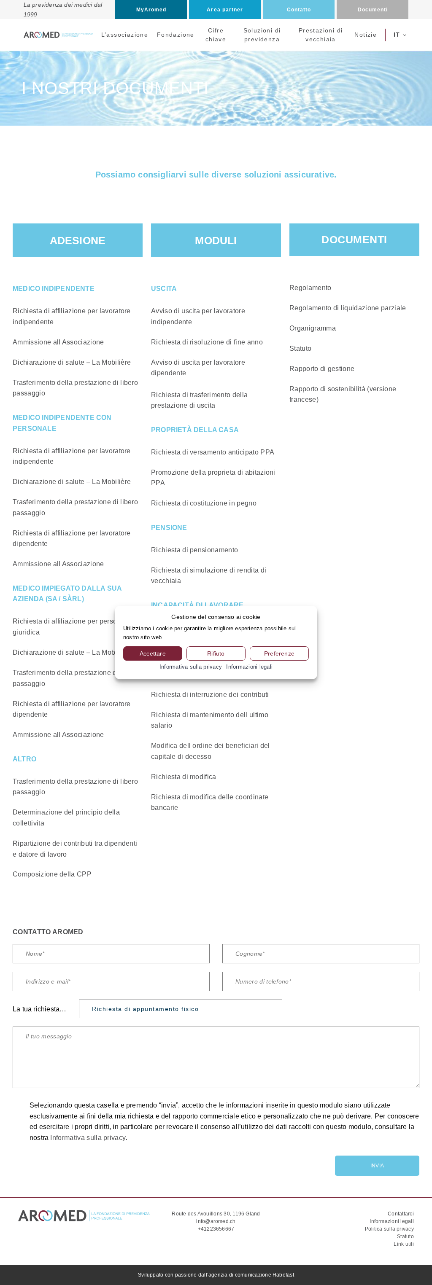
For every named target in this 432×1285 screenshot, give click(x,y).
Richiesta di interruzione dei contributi (210, 694)
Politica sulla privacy (389, 1229)
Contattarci (401, 1214)
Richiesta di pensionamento (194, 550)
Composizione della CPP (52, 874)
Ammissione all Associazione (58, 342)
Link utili (403, 1244)
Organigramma (312, 328)
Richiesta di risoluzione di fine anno (207, 342)
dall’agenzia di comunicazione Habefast (246, 1275)
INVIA (377, 1166)
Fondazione (175, 34)
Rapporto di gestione (321, 368)
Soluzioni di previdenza (262, 35)
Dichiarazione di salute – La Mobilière (72, 362)
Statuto (300, 348)
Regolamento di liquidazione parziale (347, 308)
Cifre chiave (215, 35)
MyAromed (151, 10)
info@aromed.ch (215, 1221)
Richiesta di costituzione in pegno (203, 503)
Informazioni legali (392, 1221)
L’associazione (124, 34)
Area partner (225, 10)
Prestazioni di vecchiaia (321, 35)
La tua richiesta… (39, 1009)
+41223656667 (216, 1229)
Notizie (365, 34)
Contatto (299, 10)
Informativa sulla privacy (88, 1137)
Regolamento (310, 287)
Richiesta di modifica (183, 776)
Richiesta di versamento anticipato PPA (212, 452)
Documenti (373, 10)
